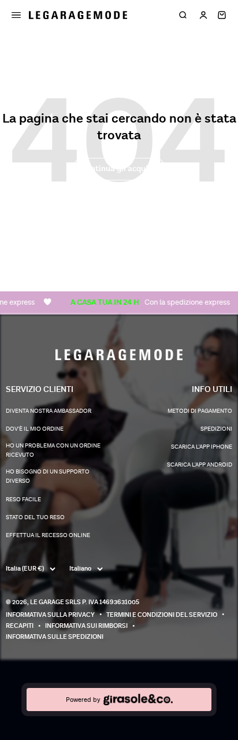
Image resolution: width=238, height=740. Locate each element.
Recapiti (20, 626)
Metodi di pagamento (200, 411)
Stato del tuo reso (35, 517)
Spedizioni (216, 429)
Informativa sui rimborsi (86, 626)
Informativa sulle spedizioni (54, 637)
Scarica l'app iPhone (201, 446)
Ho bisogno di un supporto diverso (48, 476)
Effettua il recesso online (48, 535)
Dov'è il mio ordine (35, 429)
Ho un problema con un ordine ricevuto (53, 450)
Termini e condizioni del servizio (161, 615)
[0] (221, 15)
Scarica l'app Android (199, 464)
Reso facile (23, 499)
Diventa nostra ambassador (48, 411)
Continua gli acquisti (119, 168)
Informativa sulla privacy (50, 615)
